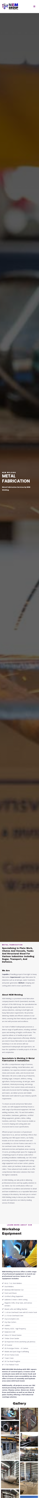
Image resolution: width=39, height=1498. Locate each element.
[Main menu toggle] (34, 6)
